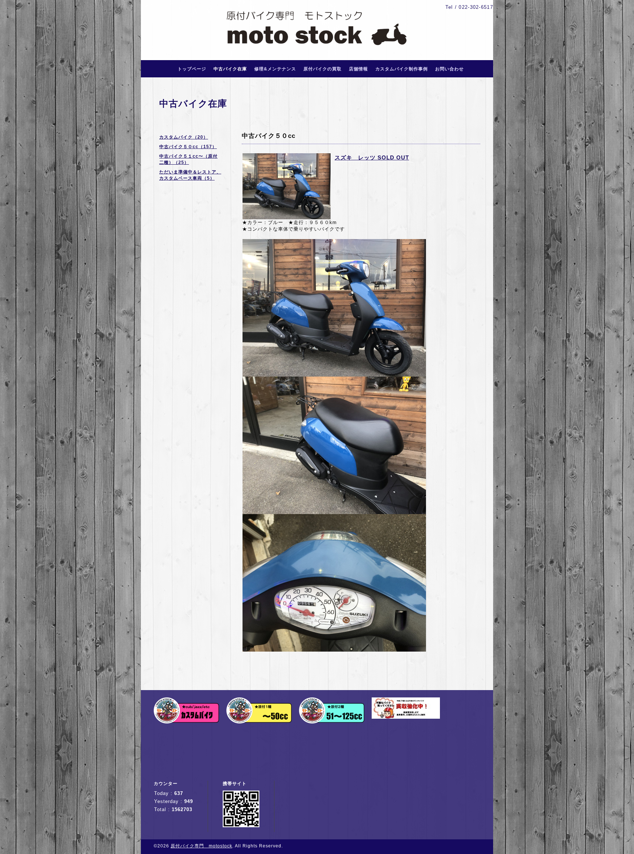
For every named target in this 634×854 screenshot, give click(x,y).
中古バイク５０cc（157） (188, 146)
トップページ (192, 69)
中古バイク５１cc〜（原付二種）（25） (188, 159)
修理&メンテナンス (275, 69)
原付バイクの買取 (322, 69)
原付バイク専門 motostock (201, 845)
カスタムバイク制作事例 (401, 69)
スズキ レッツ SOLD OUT (372, 157)
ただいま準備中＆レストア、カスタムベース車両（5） (190, 175)
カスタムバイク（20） (183, 137)
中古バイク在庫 (230, 69)
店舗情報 (358, 69)
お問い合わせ (449, 69)
